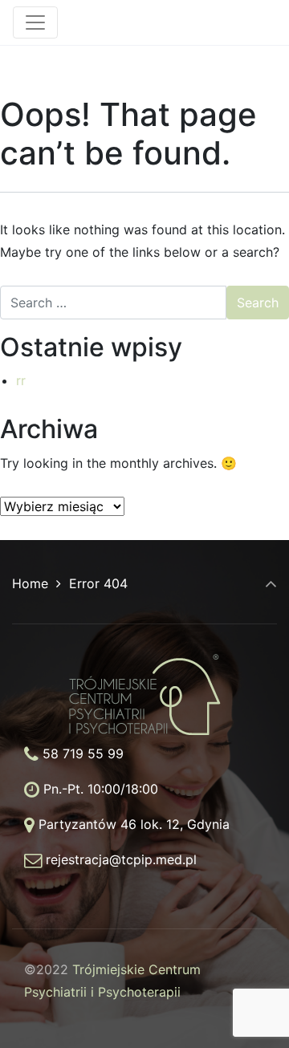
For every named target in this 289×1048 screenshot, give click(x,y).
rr (21, 380)
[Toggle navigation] (35, 22)
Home (30, 583)
